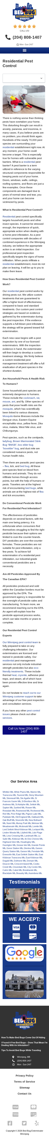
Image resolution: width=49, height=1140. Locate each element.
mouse (6, 401)
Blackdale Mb (9, 873)
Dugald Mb (8, 861)
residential (8, 147)
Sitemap (24, 1087)
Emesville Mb (9, 854)
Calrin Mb (7, 870)
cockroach (29, 398)
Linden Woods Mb (11, 833)
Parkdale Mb (8, 817)
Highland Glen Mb (11, 842)
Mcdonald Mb (25, 826)
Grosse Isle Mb (23, 845)
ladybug (7, 441)
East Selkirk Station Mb (27, 854)
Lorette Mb (37, 826)
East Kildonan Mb (34, 858)
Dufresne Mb (20, 861)
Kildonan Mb (18, 839)
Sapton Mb (8, 808)
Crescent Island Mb (23, 864)
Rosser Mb (30, 808)
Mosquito (8, 416)
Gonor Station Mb (15, 848)
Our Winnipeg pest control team (20, 642)
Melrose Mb (37, 823)
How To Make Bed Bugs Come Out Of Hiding (23, 1037)
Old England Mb (22, 817)
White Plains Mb (21, 792)
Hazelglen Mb (9, 845)
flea (7, 466)
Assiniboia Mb (35, 873)
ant (13, 401)
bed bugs (30, 488)
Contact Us (24, 1093)
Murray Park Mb (23, 823)
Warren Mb (35, 792)
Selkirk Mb (35, 804)
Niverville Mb (22, 820)
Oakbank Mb (37, 817)
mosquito (8, 408)
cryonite (22, 675)
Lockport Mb (38, 829)
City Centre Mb (34, 867)
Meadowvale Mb (10, 826)
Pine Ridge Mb (18, 814)
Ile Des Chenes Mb (33, 839)
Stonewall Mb (13, 798)
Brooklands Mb (30, 870)
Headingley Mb (28, 842)
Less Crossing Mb (15, 836)
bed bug (24, 466)
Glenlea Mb (29, 848)
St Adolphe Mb (22, 804)
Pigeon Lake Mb (33, 814)
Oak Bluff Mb (9, 820)
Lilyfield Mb (26, 833)
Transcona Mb (9, 795)
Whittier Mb (8, 792)
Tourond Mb (22, 795)
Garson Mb (25, 851)
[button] (24, 50)
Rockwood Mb (37, 811)
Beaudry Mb (22, 873)
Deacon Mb (8, 864)
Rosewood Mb (22, 811)
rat (37, 398)
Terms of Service (24, 1081)
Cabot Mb (17, 870)
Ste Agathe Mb (27, 798)
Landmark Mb (30, 836)
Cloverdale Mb (19, 867)
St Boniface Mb (29, 801)
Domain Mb (32, 861)
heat (14, 675)
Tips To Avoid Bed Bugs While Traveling (21, 1050)
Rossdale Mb (9, 811)
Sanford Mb (19, 808)
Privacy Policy (24, 1075)
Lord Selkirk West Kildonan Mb (17, 829)
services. (8, 717)
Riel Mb (6, 814)
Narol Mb (11, 823)
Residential (9, 216)
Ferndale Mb (37, 851)
